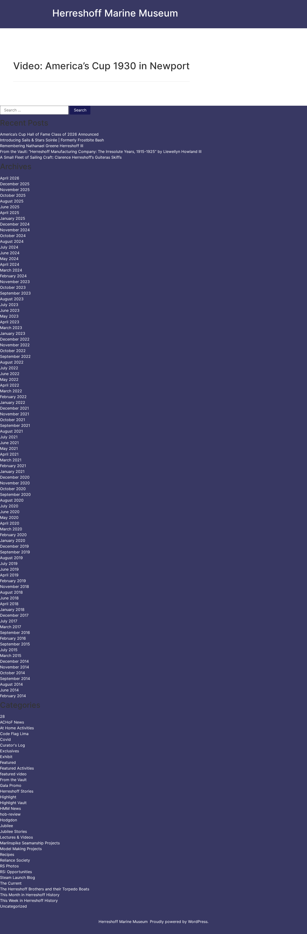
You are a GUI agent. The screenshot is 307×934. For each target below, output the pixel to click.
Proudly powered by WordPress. (179, 921)
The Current (11, 883)
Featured (8, 762)
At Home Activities (17, 727)
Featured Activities (17, 768)
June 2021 (9, 442)
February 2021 (13, 465)
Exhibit (6, 756)
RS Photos (9, 866)
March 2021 (10, 460)
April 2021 (9, 454)
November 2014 (14, 667)
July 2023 (9, 304)
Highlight (8, 797)
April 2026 (9, 178)
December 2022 (15, 339)
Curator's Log (12, 745)
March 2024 (11, 270)
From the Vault (13, 779)
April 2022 (9, 385)
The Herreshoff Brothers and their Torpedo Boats (44, 889)
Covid (5, 739)
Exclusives (9, 750)
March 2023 (11, 327)
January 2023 (12, 333)
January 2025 (12, 218)
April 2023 (9, 321)
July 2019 (9, 563)
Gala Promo (10, 785)
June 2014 (9, 690)
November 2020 (15, 483)
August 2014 (11, 684)
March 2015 (10, 655)
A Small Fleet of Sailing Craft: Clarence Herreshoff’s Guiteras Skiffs (61, 157)
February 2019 (13, 580)
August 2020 (12, 500)
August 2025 (12, 201)
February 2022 (13, 396)
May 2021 (9, 448)
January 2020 (12, 540)
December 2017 (14, 615)
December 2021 (14, 408)
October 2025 (13, 195)
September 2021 (15, 425)
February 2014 (13, 695)
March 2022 (11, 391)
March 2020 (11, 529)
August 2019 (11, 557)
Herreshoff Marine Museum (115, 13)
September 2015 (15, 644)
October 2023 (13, 287)
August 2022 (12, 362)
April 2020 (9, 523)
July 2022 (9, 367)
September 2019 (15, 552)
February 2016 (13, 638)
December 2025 (15, 183)
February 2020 (13, 534)
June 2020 (9, 511)
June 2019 (9, 569)
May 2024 (9, 258)
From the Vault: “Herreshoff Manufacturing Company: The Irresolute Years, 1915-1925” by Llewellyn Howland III (100, 151)
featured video (13, 774)
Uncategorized (13, 906)
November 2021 (14, 414)
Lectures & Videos (16, 837)
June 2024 (9, 252)
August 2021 (11, 431)
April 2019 (9, 575)
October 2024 (13, 235)
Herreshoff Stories (16, 791)
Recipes (7, 854)
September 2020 (15, 494)
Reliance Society (15, 860)
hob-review (10, 814)
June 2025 (9, 206)
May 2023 (9, 316)
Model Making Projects (21, 848)
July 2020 (9, 506)
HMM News (10, 808)
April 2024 (9, 264)
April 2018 (9, 603)
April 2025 (9, 212)
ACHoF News (12, 722)
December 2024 (15, 224)
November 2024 (15, 229)
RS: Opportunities (16, 871)
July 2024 (9, 247)
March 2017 (10, 626)
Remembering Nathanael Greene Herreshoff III (41, 145)
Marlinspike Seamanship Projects (30, 843)
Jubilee (6, 825)
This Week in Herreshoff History (29, 900)
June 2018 (9, 598)
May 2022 (9, 379)
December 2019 (14, 546)
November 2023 (15, 281)
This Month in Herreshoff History (29, 894)
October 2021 (12, 419)
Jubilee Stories (13, 831)
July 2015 (9, 649)
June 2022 (9, 373)
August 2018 (11, 592)
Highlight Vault (13, 802)
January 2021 (12, 471)
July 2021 (9, 437)
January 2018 (12, 609)
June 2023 (9, 310)
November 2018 (14, 586)
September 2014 (15, 678)
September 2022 (15, 356)
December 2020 (15, 477)
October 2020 (13, 488)
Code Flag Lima (14, 733)
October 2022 (13, 350)
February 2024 (13, 275)
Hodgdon (8, 820)
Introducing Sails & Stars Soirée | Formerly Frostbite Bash (52, 140)
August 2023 (12, 298)
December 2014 (14, 661)
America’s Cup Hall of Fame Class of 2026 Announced (49, 134)
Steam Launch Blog (17, 877)
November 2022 (15, 344)
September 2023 (15, 293)
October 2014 (12, 672)
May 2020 (9, 517)
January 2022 (12, 402)
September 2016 (15, 632)
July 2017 (8, 621)
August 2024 (12, 241)
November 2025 (15, 189)
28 (2, 716)
